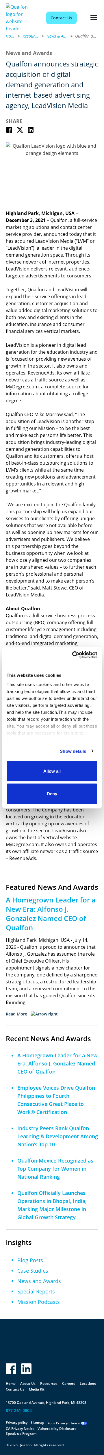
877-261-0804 (19, 1410)
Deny (52, 793)
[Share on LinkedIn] (30, 129)
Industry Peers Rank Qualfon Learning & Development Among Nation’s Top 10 (57, 1136)
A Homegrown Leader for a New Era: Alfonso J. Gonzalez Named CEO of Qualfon (57, 1063)
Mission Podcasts (38, 1301)
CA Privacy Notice (20, 1428)
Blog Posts (30, 1260)
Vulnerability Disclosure (57, 1428)
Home (11, 36)
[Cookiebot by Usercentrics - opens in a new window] (73, 655)
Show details (73, 750)
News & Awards (57, 36)
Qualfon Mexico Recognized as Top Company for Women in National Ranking (55, 1168)
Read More (16, 1014)
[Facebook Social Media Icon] (11, 1368)
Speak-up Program (21, 1433)
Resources (31, 36)
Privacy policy (16, 1422)
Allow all (52, 771)
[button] (93, 18)
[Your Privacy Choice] (84, 1423)
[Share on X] (19, 129)
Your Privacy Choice (63, 1423)
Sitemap (37, 1422)
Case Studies (32, 1270)
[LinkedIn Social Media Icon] (26, 1368)
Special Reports (36, 1291)
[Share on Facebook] (9, 129)
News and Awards (39, 1281)
